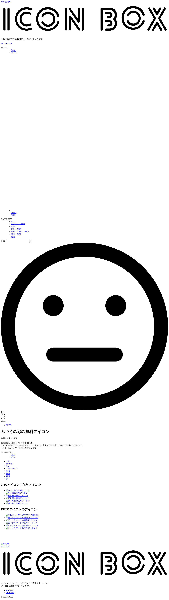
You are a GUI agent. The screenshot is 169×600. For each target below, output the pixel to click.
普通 (8, 474)
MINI (13, 215)
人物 (13, 226)
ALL (13, 50)
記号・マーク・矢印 (20, 231)
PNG (13, 455)
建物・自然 (16, 234)
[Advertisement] (46, 537)
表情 (8, 476)
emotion (9, 464)
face (7, 466)
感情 (8, 471)
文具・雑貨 (16, 229)
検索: (3, 241)
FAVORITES (6, 43)
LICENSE (10, 593)
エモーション (12, 468)
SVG (13, 457)
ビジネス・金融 (18, 224)
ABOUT (9, 590)
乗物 (13, 237)
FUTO (13, 52)
